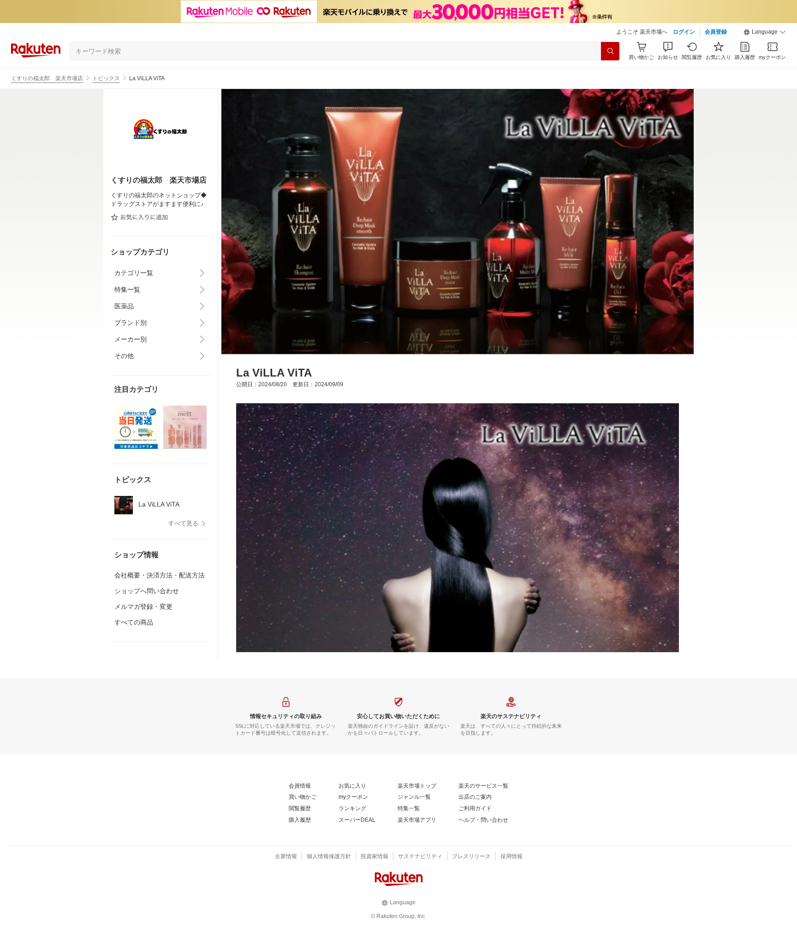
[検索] (610, 51)
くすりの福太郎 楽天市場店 (47, 78)
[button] (764, 32)
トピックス (106, 78)
